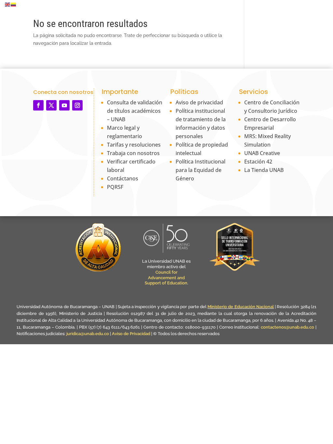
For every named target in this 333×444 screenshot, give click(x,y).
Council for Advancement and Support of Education (166, 278)
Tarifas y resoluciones (134, 144)
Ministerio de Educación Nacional (240, 306)
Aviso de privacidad (199, 102)
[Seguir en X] (51, 105)
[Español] (14, 4)
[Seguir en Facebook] (38, 105)
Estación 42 (258, 161)
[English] (8, 4)
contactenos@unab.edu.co (287, 327)
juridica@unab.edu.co (87, 333)
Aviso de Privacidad (131, 333)
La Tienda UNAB (264, 170)
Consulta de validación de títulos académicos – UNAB (134, 111)
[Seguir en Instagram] (77, 105)
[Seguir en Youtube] (64, 105)
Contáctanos (122, 178)
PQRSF (115, 186)
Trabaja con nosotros (133, 153)
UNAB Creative (262, 153)
